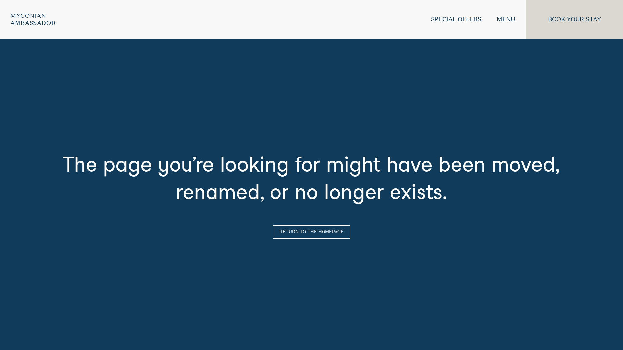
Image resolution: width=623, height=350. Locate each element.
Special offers (456, 19)
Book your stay (574, 19)
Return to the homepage (311, 232)
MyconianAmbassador (33, 19)
